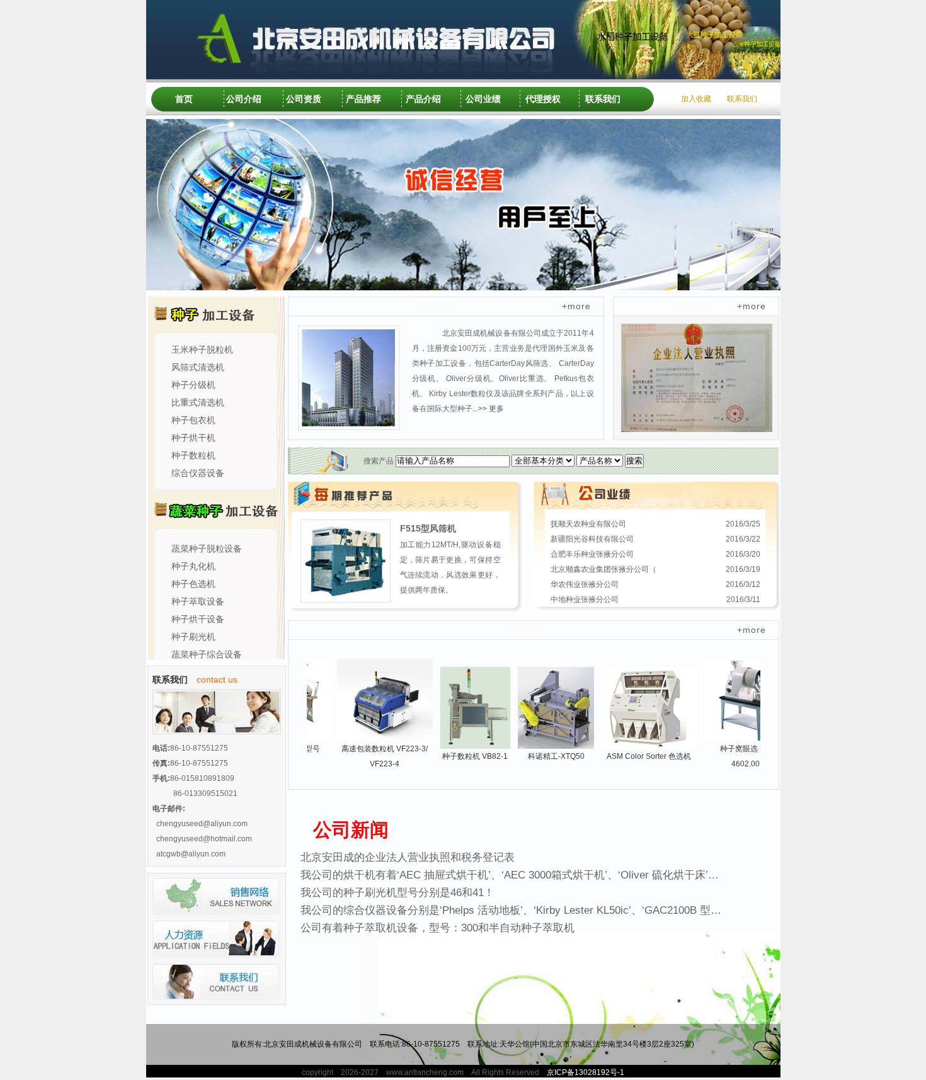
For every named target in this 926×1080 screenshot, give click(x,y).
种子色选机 (193, 584)
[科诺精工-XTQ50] (531, 707)
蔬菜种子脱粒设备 (206, 548)
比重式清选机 (197, 402)
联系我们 (602, 99)
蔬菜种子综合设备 (206, 654)
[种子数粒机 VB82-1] (451, 707)
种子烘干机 (193, 438)
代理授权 (543, 99)
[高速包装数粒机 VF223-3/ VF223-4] (360, 699)
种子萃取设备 (197, 601)
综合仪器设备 (197, 473)
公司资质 (303, 99)
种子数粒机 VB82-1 (450, 756)
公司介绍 (243, 99)
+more (576, 306)
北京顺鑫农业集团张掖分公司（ (603, 569)
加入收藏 (696, 98)
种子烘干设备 (197, 619)
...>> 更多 (488, 408)
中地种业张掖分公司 (585, 599)
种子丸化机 (193, 566)
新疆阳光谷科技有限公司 (592, 539)
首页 (184, 99)
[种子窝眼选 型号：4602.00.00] (726, 699)
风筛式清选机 (197, 367)
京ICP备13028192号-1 (585, 1072)
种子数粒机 (193, 455)
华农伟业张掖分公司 (585, 584)
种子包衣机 (193, 420)
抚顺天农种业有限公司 (588, 524)
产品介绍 (423, 99)
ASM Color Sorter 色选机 (624, 756)
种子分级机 (193, 385)
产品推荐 (363, 99)
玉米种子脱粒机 (202, 349)
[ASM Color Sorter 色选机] (624, 707)
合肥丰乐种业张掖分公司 (592, 554)
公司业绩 (483, 99)
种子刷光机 (193, 637)
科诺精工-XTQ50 (531, 756)
